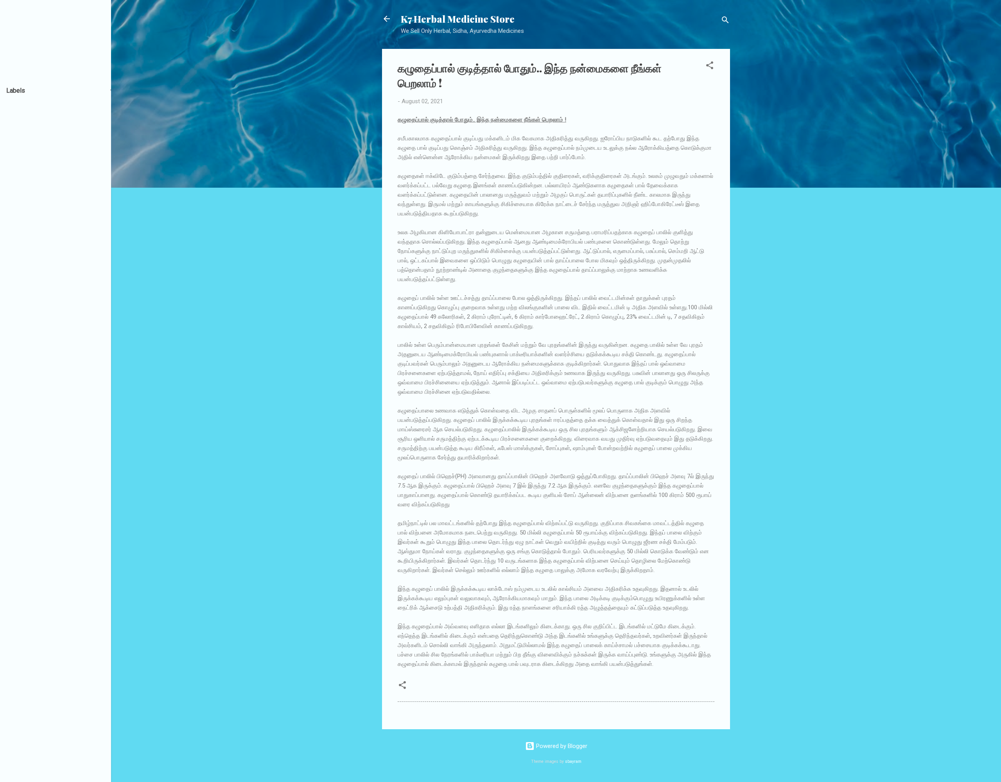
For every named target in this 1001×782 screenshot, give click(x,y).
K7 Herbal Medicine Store (458, 19)
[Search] (725, 21)
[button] (709, 67)
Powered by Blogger (561, 746)
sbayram (573, 761)
